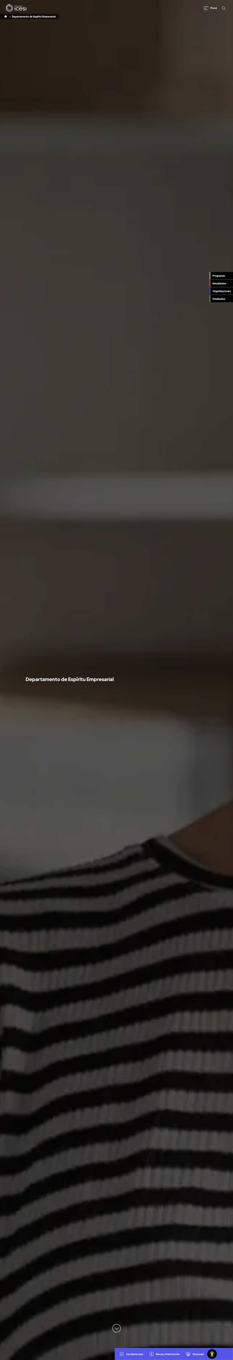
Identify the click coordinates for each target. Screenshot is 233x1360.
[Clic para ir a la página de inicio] (16, 8)
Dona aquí (198, 1354)
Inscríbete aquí (134, 1354)
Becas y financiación (168, 1354)
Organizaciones (222, 291)
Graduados (219, 298)
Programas (219, 275)
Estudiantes (219, 283)
